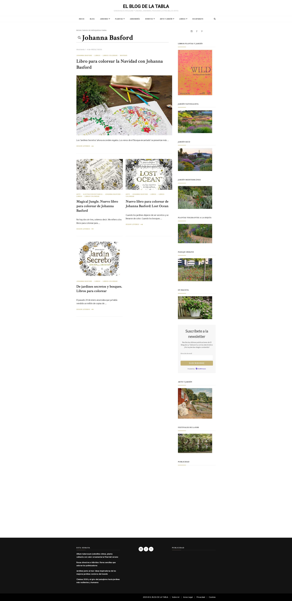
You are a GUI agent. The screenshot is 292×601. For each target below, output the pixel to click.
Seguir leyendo (83, 146)
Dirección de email (186, 353)
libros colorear (110, 55)
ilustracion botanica (93, 194)
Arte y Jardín (166, 19)
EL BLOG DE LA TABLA (146, 6)
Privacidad (201, 597)
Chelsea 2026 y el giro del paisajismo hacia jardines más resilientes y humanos (98, 581)
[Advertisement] (197, 482)
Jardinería (135, 19)
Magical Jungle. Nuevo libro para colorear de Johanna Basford (97, 206)
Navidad (123, 55)
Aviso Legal (188, 597)
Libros (182, 19)
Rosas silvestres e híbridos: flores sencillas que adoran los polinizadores (96, 564)
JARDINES (104, 19)
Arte (78, 194)
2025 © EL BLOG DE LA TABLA (155, 597)
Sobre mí (175, 597)
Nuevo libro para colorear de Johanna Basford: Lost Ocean (147, 203)
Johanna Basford (84, 55)
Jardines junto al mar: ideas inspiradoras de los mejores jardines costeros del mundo (96, 572)
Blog (92, 19)
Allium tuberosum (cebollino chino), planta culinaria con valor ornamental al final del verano (97, 555)
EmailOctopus (202, 368)
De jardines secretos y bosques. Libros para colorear (99, 288)
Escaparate (197, 19)
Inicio (81, 19)
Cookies (212, 597)
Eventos (149, 19)
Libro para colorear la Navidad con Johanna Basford (119, 64)
